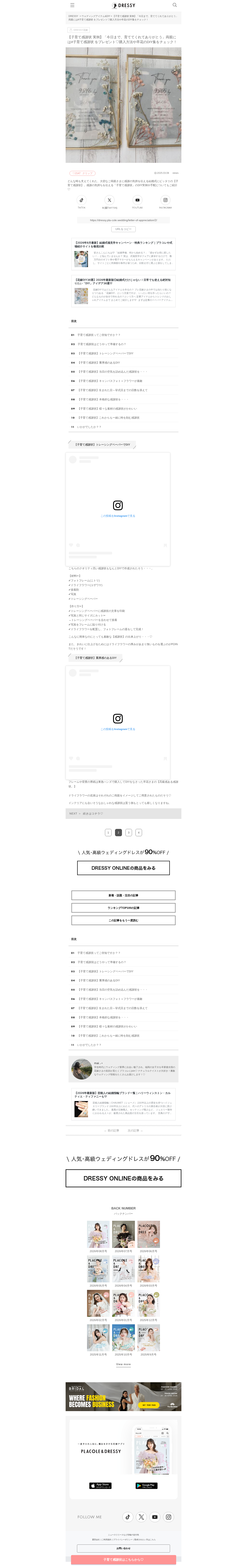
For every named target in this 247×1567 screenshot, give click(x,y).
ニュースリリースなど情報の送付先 (123, 1535)
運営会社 (96, 1540)
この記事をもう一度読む (123, 920)
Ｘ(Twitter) (109, 208)
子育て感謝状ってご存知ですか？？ (99, 334)
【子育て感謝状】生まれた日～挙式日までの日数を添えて (112, 390)
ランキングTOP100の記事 (124, 907)
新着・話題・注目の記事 (123, 895)
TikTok (81, 208)
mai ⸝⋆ (98, 1063)
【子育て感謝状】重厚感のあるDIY (99, 362)
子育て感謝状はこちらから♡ (123, 1559)
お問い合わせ (123, 1548)
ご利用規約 (106, 1540)
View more (123, 1364)
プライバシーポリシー (123, 1540)
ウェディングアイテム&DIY (96, 16)
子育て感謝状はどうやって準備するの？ (102, 344)
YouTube (137, 208)
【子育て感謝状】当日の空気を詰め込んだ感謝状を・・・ (113, 371)
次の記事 (135, 1130)
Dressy (123, 5)
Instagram (165, 208)
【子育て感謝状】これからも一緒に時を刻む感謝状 (108, 417)
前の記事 (111, 1130)
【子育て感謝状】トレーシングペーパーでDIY (105, 353)
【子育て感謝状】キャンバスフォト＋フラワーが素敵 (110, 380)
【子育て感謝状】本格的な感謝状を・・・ (103, 399)
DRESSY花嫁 (81, 30)
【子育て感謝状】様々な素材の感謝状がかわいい (107, 408)
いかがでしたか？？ (89, 426)
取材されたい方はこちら (145, 1540)
